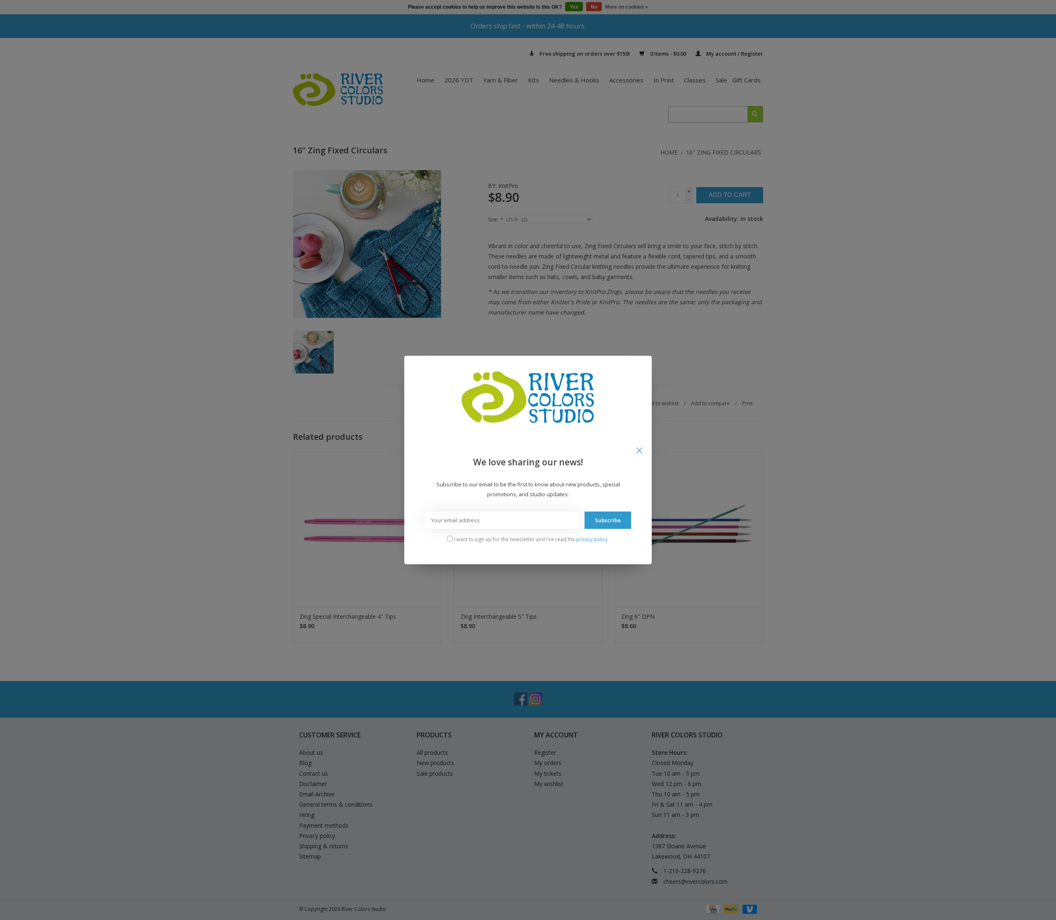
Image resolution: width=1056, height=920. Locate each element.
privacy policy (592, 539)
